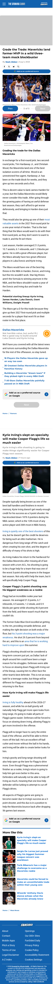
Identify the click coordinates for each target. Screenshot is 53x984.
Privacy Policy (32, 945)
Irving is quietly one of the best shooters (23, 531)
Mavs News (14, 910)
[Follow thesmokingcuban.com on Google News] (46, 394)
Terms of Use (9, 950)
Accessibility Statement (37, 954)
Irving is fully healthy (13, 702)
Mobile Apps (8, 940)
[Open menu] (4, 3)
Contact (6, 935)
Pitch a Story (8, 945)
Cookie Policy (32, 950)
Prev (10, 108)
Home (5, 413)
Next (42, 108)
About (5, 931)
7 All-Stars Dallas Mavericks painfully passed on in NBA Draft (24, 382)
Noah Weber (11, 62)
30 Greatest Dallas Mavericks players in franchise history (25, 367)
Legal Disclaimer (10, 954)
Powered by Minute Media (20, 966)
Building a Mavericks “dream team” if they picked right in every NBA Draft (24, 374)
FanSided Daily (32, 940)
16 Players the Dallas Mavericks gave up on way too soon (26, 359)
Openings (30, 931)
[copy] (18, 66)
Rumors (13, 413)
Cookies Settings (33, 959)
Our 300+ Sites (32, 935)
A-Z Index (7, 959)
